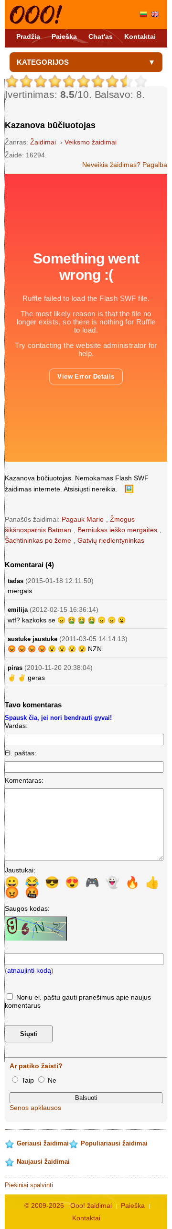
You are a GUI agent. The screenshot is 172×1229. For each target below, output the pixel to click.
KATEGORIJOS (43, 62)
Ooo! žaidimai (91, 1205)
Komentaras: (24, 780)
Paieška (64, 36)
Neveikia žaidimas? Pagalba (124, 164)
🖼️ (129, 489)
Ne (51, 1080)
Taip (28, 1080)
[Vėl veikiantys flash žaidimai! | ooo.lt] (36, 14)
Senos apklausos (35, 1107)
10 (141, 81)
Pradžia (28, 36)
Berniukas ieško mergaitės (117, 530)
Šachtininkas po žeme (38, 540)
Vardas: (16, 725)
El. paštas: (20, 753)
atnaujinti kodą (29, 970)
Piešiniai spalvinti (29, 1185)
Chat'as (100, 36)
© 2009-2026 (44, 1205)
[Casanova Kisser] (155, 14)
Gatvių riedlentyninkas (110, 540)
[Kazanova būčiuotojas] (143, 14)
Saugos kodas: (27, 908)
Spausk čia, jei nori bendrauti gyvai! (58, 717)
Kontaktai (140, 36)
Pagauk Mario (83, 519)
